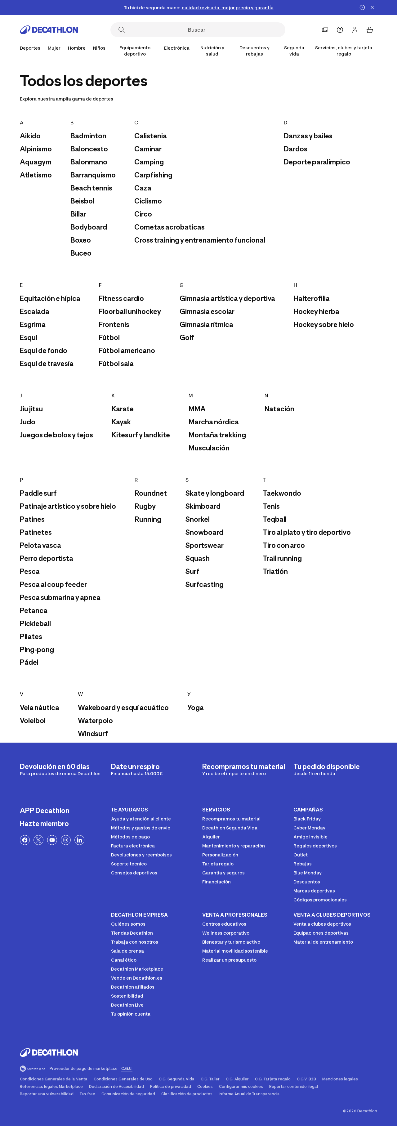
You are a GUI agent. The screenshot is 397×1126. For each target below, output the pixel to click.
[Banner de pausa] (362, 7)
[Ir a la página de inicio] (49, 29)
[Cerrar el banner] (372, 7)
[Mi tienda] (325, 29)
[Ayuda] (339, 29)
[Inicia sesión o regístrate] (354, 29)
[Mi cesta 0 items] (369, 29)
